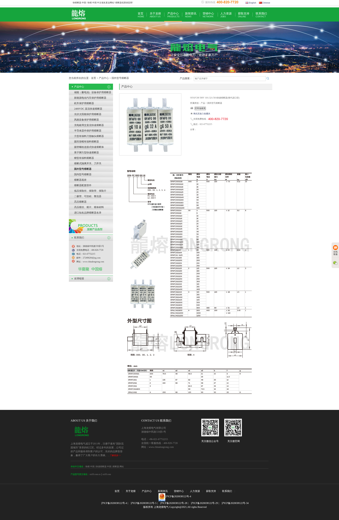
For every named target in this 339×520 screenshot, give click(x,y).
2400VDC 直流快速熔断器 (88, 108)
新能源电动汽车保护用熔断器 (90, 98)
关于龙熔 (155, 15)
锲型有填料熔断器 (84, 158)
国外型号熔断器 (82, 169)
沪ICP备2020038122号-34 (235, 503)
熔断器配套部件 (82, 185)
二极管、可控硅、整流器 (87, 196)
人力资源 (226, 15)
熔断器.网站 (118, 466)
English (252, 3)
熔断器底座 (80, 180)
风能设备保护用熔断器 (86, 119)
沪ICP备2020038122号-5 (143, 503)
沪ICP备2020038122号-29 (204, 503)
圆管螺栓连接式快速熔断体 (89, 147)
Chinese (266, 3)
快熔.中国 (89, 466)
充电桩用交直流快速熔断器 (89, 125)
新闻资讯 (190, 15)
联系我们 (261, 15)
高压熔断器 (80, 201)
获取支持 (243, 15)
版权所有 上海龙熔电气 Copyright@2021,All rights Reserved (175, 507)
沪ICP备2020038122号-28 (173, 503)
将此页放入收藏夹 (201, 113)
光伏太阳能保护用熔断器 (87, 114)
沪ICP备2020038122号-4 (178, 496)
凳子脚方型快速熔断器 (86, 152)
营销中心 (208, 15)
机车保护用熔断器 (84, 103)
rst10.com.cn (95, 474)
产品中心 (173, 15)
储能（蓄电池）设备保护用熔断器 (92, 92)
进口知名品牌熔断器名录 (87, 212)
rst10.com (107, 474)
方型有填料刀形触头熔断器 (89, 136)
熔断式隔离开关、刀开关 (87, 163)
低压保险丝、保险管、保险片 (90, 191)
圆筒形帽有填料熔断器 (86, 141)
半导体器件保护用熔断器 (87, 130)
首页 (141, 15)
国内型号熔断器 (82, 174)
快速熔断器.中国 (103, 466)
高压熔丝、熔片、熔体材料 (89, 207)
